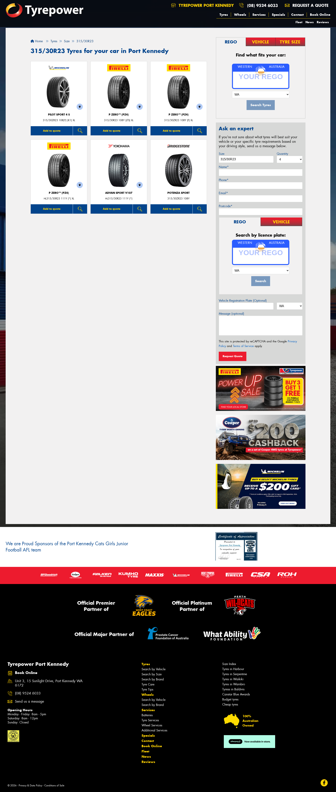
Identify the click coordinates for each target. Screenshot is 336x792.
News (309, 22)
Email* (223, 193)
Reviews (323, 22)
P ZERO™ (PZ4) (119, 114)
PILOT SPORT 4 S (59, 114)
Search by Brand (153, 679)
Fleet (299, 22)
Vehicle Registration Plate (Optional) (243, 301)
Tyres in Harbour (233, 669)
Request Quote (232, 356)
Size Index (229, 664)
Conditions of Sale (54, 785)
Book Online (320, 14)
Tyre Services (150, 720)
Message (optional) (231, 314)
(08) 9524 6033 (262, 5)
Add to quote (51, 130)
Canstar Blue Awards (236, 694)
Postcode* (225, 206)
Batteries (147, 715)
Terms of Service (243, 346)
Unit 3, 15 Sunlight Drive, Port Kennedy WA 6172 (49, 683)
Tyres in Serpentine (234, 674)
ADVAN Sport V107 (118, 193)
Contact (297, 14)
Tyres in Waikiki (232, 679)
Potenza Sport (178, 193)
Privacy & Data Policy (30, 785)
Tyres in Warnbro (233, 684)
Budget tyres (230, 699)
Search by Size (152, 674)
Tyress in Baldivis (233, 689)
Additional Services (154, 730)
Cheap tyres (230, 704)
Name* (224, 167)
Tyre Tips (147, 689)
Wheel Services (152, 725)
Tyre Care (148, 684)
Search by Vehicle (153, 669)
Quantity (282, 154)
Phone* (223, 180)
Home (38, 41)
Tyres (224, 14)
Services (259, 14)
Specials (278, 14)
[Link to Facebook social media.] (324, 783)
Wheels (240, 14)
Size (221, 154)
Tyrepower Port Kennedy (205, 5)
